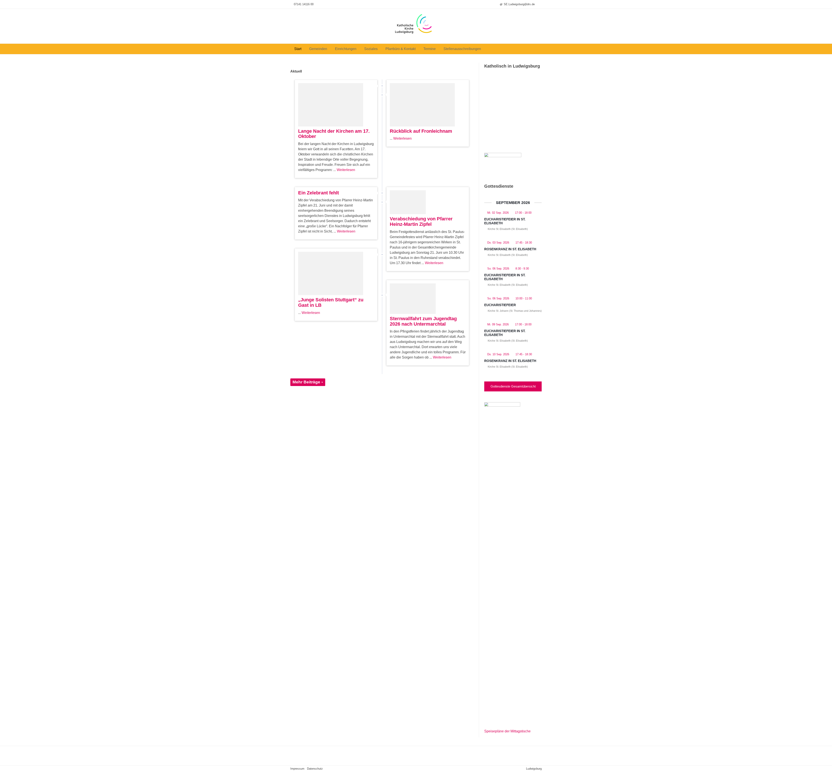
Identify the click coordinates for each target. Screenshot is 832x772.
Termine (429, 49)
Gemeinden (318, 49)
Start (297, 49)
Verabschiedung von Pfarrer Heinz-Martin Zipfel (421, 221)
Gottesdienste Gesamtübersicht (513, 386)
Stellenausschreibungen (462, 49)
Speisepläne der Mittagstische (507, 731)
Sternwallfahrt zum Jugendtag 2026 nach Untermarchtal (423, 321)
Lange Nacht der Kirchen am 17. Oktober (334, 133)
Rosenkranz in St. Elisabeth (510, 249)
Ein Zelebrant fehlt (318, 192)
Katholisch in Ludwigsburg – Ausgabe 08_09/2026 (511, 128)
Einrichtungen (345, 49)
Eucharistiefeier (500, 305)
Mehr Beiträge (306, 382)
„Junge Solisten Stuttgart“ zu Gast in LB (330, 302)
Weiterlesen (346, 170)
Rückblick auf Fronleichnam (421, 131)
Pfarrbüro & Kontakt (400, 49)
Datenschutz (315, 768)
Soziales (371, 49)
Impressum (297, 768)
